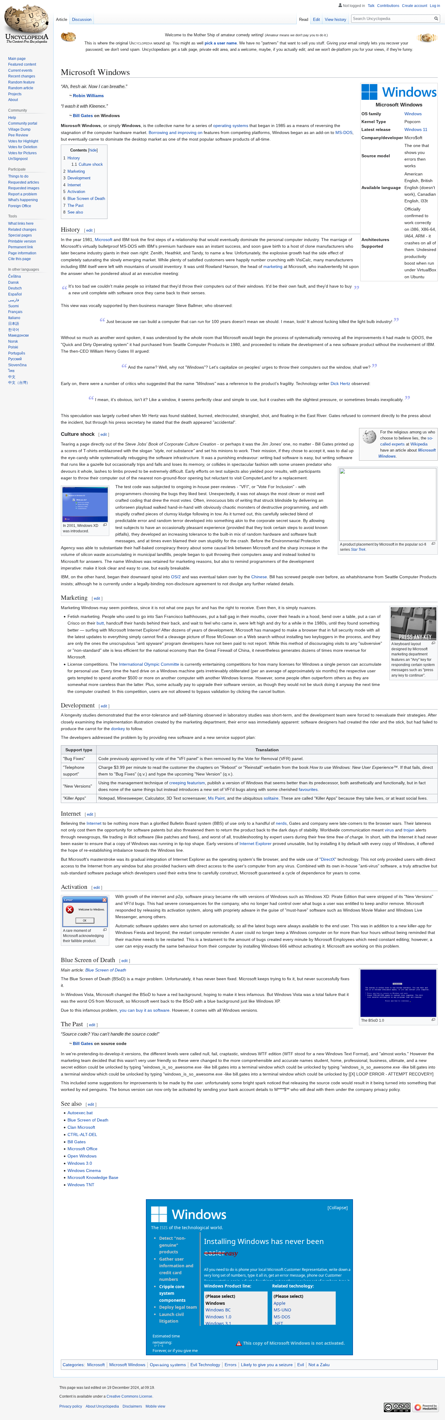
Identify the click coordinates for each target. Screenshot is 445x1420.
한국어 (13, 330)
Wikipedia (418, 444)
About (13, 100)
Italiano (14, 318)
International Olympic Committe (149, 664)
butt (100, 623)
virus (389, 830)
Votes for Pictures (22, 153)
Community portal (22, 123)
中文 (11, 377)
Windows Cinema (84, 1170)
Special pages (20, 235)
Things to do (18, 176)
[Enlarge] (433, 543)
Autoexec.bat (80, 1112)
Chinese (259, 576)
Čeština (14, 276)
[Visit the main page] (26, 24)
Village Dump (19, 129)
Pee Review (18, 135)
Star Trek (358, 549)
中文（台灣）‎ (19, 382)
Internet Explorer (255, 843)
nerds (281, 823)
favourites (308, 789)
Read (303, 19)
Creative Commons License (129, 1396)
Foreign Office (19, 206)
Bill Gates (83, 115)
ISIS (164, 1227)
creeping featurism (187, 782)
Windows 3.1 (218, 1323)
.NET (278, 1323)
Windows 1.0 (218, 1317)
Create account (414, 6)
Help (12, 118)
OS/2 (176, 576)
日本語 (13, 324)
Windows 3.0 (80, 1163)
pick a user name (221, 43)
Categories (73, 1364)
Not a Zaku (319, 1364)
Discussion (81, 19)
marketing (272, 266)
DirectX (328, 859)
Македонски (18, 335)
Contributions (388, 6)
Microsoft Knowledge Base (93, 1177)
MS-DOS (343, 132)
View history (335, 19)
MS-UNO (282, 1310)
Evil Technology (205, 1364)
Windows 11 (415, 129)
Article (61, 19)
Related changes (22, 229)
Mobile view (155, 1406)
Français (15, 312)
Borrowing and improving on (176, 132)
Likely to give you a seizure (267, 1364)
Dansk (13, 282)
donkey (118, 728)
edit (89, 230)
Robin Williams (88, 95)
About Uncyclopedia (102, 1406)
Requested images (23, 188)
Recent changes (21, 76)
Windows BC (218, 1310)
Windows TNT (81, 1184)
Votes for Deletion (22, 147)
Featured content (22, 64)
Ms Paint (216, 798)
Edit (316, 19)
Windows (413, 113)
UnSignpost (18, 159)
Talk (371, 6)
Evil (300, 1364)
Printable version (22, 241)
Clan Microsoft (81, 1127)
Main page (17, 59)
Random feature (21, 82)
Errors (230, 1364)
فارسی (13, 300)
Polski (13, 347)
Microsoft (103, 239)
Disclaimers (132, 1406)
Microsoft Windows (127, 1364)
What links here (21, 223)
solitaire (271, 798)
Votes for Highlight (23, 141)
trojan (409, 830)
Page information (22, 253)
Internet (94, 823)
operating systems (230, 125)
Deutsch (15, 288)
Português (16, 353)
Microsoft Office (82, 1148)
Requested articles (23, 182)
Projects (14, 94)
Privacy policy (70, 1406)
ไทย (11, 371)
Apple (279, 1303)
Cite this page (19, 259)
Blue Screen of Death (105, 970)
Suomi (13, 306)
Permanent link (20, 247)
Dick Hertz (340, 383)
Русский (15, 359)
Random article (20, 88)
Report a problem (22, 194)
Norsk (13, 341)
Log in (435, 6)
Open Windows (82, 1156)
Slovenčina (17, 365)
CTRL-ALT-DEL (82, 1134)
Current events (20, 70)
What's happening (23, 200)
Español (15, 294)
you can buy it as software (145, 1010)
